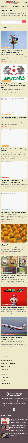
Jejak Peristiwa (6, 47)
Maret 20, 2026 (11, 158)
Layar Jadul (4, 377)
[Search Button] (24, 21)
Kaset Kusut (5, 6)
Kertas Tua (4, 372)
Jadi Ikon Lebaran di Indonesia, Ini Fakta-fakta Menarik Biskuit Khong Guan (17, 427)
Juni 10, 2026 (11, 94)
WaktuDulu (4, 61)
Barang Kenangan (7, 209)
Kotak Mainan (15, 6)
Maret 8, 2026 (11, 346)
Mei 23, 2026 (10, 126)
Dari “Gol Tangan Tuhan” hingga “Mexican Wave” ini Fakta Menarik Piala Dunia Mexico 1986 (13, 85)
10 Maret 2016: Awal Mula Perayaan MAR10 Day (14, 307)
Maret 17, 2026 (11, 253)
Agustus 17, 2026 (12, 61)
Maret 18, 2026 (11, 221)
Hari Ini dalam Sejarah (8, 304)
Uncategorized (5, 383)
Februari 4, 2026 (20, 422)
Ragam (4, 241)
